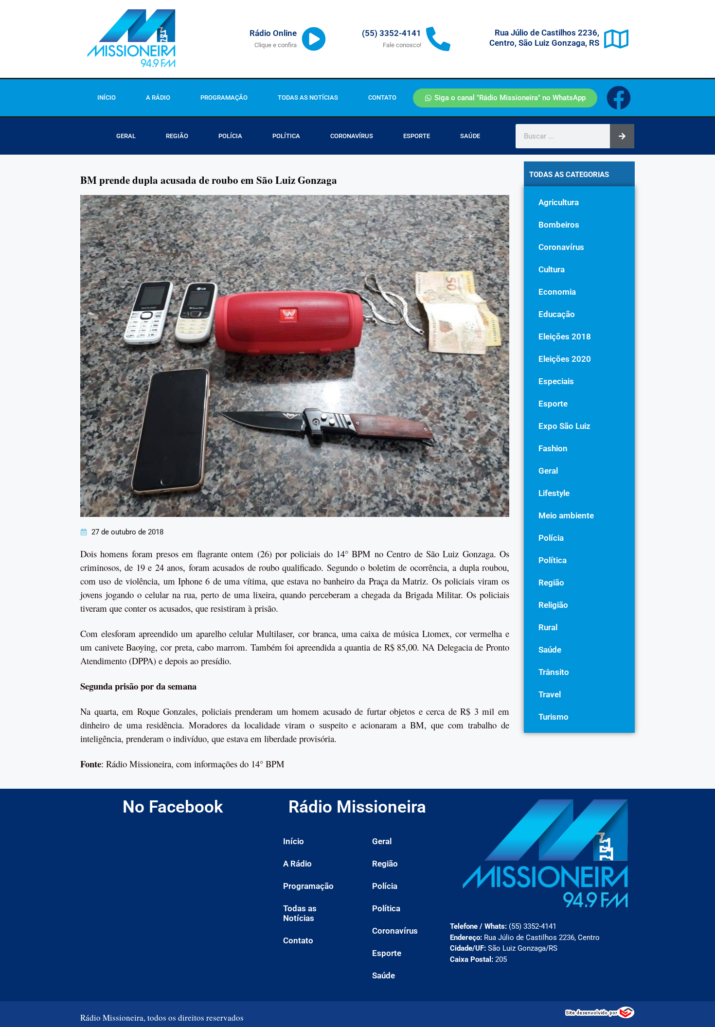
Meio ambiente (566, 515)
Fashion (553, 448)
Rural (547, 627)
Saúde (470, 136)
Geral (126, 136)
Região (177, 136)
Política (286, 136)
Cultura (551, 269)
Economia (557, 292)
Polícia (230, 136)
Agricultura (558, 202)
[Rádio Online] (314, 39)
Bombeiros (558, 225)
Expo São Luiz (564, 426)
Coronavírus (351, 136)
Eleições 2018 (564, 336)
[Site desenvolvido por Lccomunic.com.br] (600, 1015)
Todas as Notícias (308, 97)
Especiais (556, 381)
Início (106, 97)
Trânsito (553, 672)
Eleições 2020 (564, 359)
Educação (556, 314)
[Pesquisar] (622, 136)
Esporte (416, 136)
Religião (553, 605)
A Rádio (158, 97)
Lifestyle (554, 493)
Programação (224, 97)
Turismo (553, 717)
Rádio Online (273, 33)
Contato (382, 97)
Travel (549, 694)
